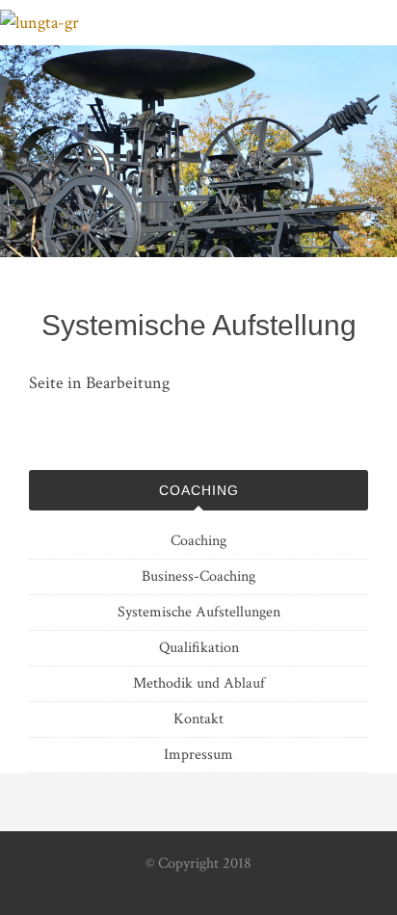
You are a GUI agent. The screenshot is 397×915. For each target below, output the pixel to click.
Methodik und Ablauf (199, 683)
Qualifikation (199, 648)
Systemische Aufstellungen (199, 612)
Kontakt (198, 719)
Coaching (198, 541)
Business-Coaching (198, 576)
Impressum (198, 755)
